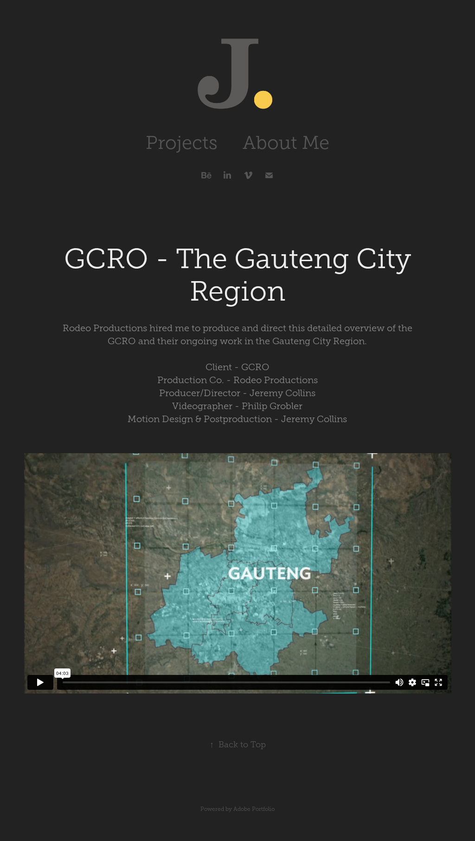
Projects (182, 142)
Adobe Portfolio (254, 809)
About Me (286, 142)
